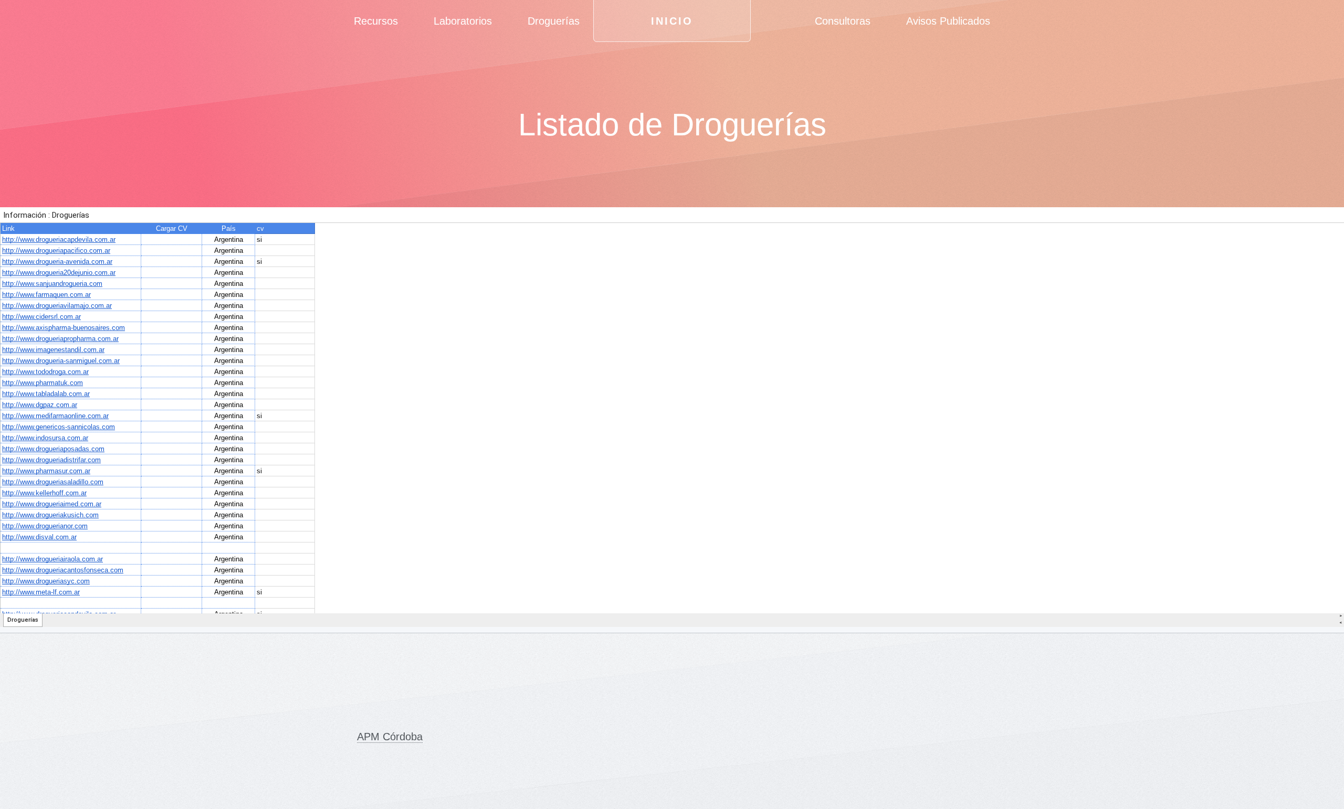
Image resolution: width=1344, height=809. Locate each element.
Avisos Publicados (948, 21)
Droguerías (554, 21)
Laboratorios (463, 21)
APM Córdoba (390, 736)
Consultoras (842, 21)
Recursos (376, 21)
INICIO (672, 21)
